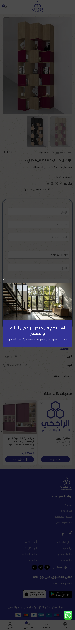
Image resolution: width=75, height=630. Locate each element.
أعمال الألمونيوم (15, 339)
